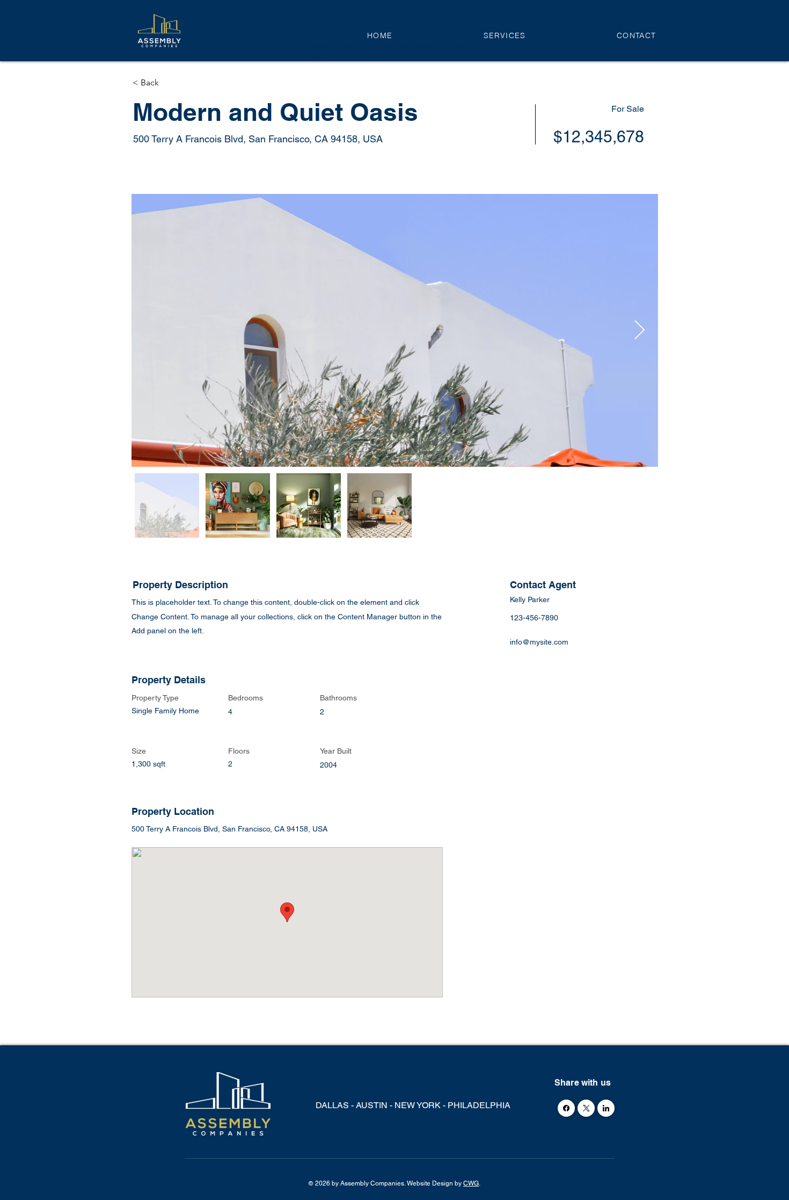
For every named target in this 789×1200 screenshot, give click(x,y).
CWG (471, 1183)
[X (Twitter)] (586, 1108)
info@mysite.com (539, 642)
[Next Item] (639, 330)
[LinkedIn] (606, 1108)
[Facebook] (566, 1108)
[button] (504, 35)
